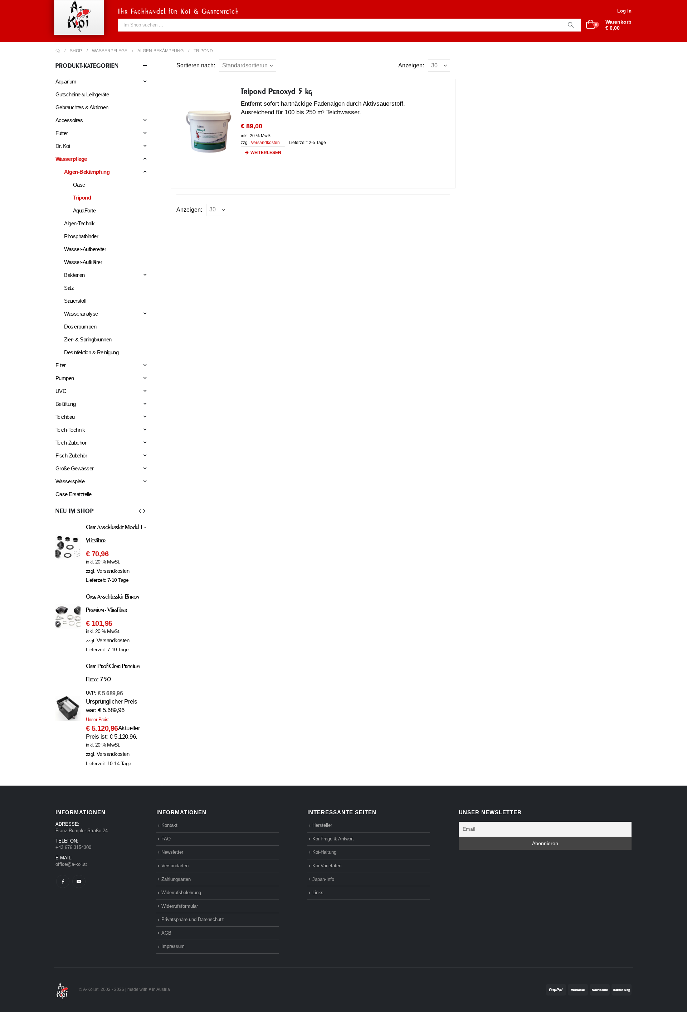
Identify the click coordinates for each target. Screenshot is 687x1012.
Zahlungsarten (176, 879)
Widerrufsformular (179, 906)
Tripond (82, 198)
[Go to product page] (209, 131)
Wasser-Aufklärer (83, 262)
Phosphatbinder (81, 236)
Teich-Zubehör (70, 443)
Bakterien (74, 275)
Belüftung (65, 404)
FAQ (166, 838)
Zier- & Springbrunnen (87, 339)
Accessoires (69, 120)
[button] (140, 511)
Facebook (62, 881)
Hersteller (322, 825)
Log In (624, 11)
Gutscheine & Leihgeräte (82, 94)
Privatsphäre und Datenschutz (192, 919)
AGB (166, 933)
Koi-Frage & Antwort (333, 838)
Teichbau (65, 417)
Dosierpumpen (80, 326)
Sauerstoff (75, 301)
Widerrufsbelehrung (181, 892)
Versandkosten (265, 142)
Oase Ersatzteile (73, 494)
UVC (60, 391)
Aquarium (66, 81)
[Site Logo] (62, 989)
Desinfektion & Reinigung (91, 352)
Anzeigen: (411, 65)
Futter (61, 133)
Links (317, 892)
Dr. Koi (62, 146)
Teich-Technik (70, 430)
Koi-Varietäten (326, 865)
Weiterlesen (265, 152)
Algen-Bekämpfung (86, 172)
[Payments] (589, 989)
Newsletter (172, 852)
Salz (69, 288)
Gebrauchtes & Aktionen (81, 107)
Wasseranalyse (81, 314)
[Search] (571, 25)
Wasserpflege (71, 159)
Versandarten (175, 865)
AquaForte (84, 210)
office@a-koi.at (71, 864)
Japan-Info (323, 879)
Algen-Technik (79, 223)
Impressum (173, 946)
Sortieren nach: (195, 65)
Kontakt (169, 825)
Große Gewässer (74, 468)
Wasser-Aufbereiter (85, 249)
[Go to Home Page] (57, 51)
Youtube (79, 881)
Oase (79, 185)
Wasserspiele (70, 481)
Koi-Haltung (324, 852)
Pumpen (64, 378)
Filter (60, 365)
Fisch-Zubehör (71, 455)
